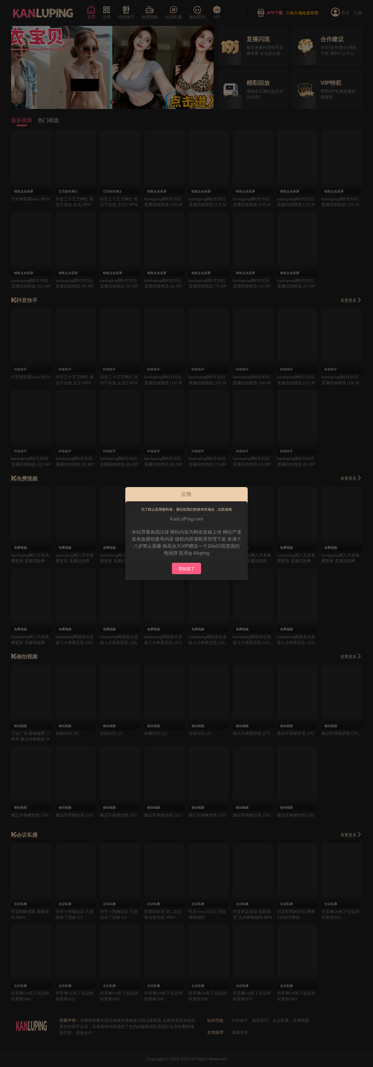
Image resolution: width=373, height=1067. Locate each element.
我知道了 (186, 568)
